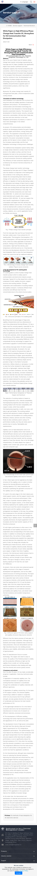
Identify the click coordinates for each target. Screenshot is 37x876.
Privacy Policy (23, 870)
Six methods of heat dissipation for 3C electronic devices (18, 816)
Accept (18, 873)
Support (3, 860)
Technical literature (29, 25)
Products (4, 851)
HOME (10, 25)
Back (30, 44)
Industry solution (6, 856)
